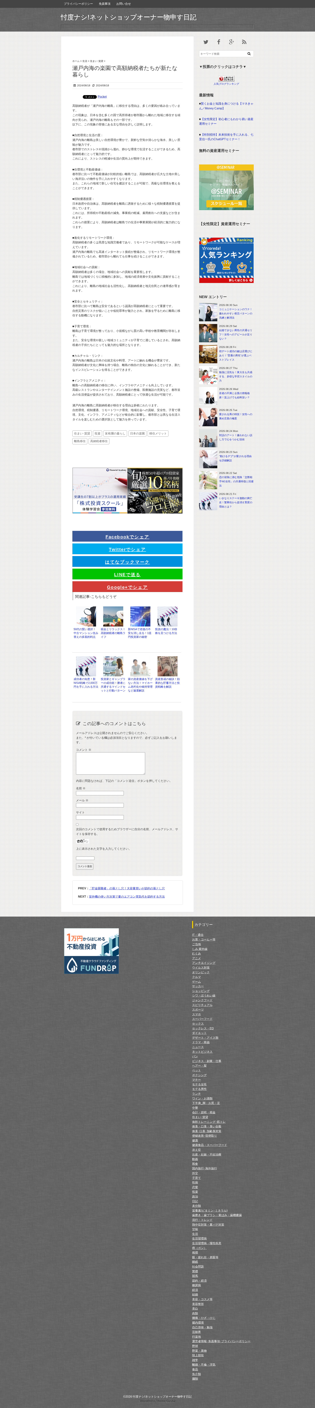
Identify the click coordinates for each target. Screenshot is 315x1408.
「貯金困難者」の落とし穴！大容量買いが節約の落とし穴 (127, 888)
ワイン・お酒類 (202, 1098)
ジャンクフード (202, 1000)
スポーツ (198, 1009)
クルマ (196, 976)
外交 (195, 1173)
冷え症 (196, 1149)
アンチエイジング (203, 962)
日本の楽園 (137, 433)
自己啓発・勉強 (202, 1327)
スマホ (196, 1014)
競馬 (195, 1275)
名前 (80, 788)
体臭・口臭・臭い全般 (206, 1126)
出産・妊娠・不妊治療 (206, 1154)
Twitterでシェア (127, 549)
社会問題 (198, 1266)
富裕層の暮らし (115, 433)
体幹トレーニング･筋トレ (209, 1121)
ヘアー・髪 (199, 1065)
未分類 (196, 1205)
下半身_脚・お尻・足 (206, 1103)
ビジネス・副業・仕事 (206, 1061)
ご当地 (196, 944)
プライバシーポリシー (78, 3)
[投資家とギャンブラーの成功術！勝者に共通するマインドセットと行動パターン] (113, 658)
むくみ (196, 953)
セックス (198, 1023)
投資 (97, 433)
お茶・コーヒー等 (203, 939)
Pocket (102, 96)
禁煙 (195, 1271)
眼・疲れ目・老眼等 (205, 1257)
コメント (83, 749)
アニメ (196, 958)
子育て (196, 1177)
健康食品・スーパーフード (209, 1145)
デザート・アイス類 (205, 1037)
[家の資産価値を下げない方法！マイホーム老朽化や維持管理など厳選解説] (140, 658)
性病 (195, 1182)
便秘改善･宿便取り (204, 1135)
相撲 (195, 1252)
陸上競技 (198, 1355)
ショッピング (201, 991)
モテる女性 (199, 1084)
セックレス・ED (203, 1028)
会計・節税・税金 (203, 1112)
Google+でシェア (127, 587)
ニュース (198, 1047)
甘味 (195, 1229)
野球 (195, 1346)
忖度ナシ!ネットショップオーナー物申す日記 (129, 17)
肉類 (195, 1313)
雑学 (195, 1360)
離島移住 (80, 441)
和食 (195, 1163)
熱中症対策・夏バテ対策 (208, 1224)
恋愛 (195, 1187)
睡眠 (195, 1261)
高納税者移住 (99, 441)
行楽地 (196, 1336)
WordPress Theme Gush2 (157, 1401)
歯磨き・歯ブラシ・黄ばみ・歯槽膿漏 (217, 1215)
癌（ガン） (199, 1248)
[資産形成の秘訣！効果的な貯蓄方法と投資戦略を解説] (168, 658)
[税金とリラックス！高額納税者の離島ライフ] (113, 608)
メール (82, 800)
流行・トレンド (202, 1219)
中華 (195, 1107)
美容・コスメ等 (202, 1299)
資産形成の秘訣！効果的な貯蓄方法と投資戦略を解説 (167, 682)
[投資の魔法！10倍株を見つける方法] (168, 608)
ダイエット (199, 1033)
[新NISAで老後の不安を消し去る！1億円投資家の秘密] (140, 608)
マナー (196, 1079)
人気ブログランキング (226, 83)
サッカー (198, 986)
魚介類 (196, 1374)
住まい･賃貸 (82, 433)
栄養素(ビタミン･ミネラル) (210, 1210)
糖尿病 (196, 1285)
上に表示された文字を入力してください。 (103, 848)
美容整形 (198, 1304)
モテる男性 (199, 1089)
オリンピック (201, 972)
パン (195, 1056)
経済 (195, 1290)
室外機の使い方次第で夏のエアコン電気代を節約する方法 (127, 896)
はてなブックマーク (127, 562)
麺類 (195, 1378)
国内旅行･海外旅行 (204, 1168)
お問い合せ (123, 3)
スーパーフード (202, 1018)
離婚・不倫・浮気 (203, 1364)
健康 (195, 1140)
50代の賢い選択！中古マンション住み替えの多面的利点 (86, 633)
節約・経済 (199, 1280)
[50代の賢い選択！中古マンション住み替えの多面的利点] (86, 608)
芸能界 (196, 1332)
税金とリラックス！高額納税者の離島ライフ (113, 633)
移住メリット (158, 433)
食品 (195, 1369)
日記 (195, 1201)
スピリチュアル (202, 1005)
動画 (195, 1159)
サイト (80, 812)
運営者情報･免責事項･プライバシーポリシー (221, 1341)
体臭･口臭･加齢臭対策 (206, 1131)
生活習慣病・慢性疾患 (206, 1243)
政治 (195, 1196)
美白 (195, 1308)
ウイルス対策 (201, 967)
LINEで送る (127, 574)
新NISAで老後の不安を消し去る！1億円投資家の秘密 (139, 633)
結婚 (195, 1294)
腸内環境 (198, 1322)
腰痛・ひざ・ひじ (203, 1317)
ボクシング (199, 1075)
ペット (196, 1070)
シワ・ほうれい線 (203, 995)
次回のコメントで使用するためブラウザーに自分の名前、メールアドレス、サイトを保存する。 (127, 832)
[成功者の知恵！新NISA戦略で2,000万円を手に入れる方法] (86, 658)
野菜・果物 (199, 1350)
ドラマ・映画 (201, 1042)
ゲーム (196, 981)
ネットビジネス (202, 1051)
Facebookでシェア (127, 536)
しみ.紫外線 (199, 949)
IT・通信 (197, 934)
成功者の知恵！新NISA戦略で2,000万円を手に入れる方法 (86, 682)
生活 (195, 1233)
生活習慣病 (199, 1238)
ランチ (196, 1093)
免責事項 (104, 3)
